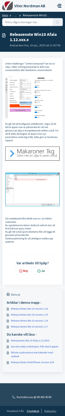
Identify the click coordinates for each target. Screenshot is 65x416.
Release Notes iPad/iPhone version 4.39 (32, 362)
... (15, 15)
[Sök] (58, 22)
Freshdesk (33, 411)
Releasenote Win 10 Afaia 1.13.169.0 (30, 340)
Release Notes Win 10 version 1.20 (29, 308)
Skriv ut (15, 294)
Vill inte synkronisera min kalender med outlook (32, 354)
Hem (5, 15)
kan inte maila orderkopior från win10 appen (34, 346)
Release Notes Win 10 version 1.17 (29, 326)
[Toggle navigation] (59, 6)
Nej (25, 271)
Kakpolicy (50, 411)
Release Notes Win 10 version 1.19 (29, 314)
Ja (43, 271)
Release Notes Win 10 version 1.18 (29, 320)
